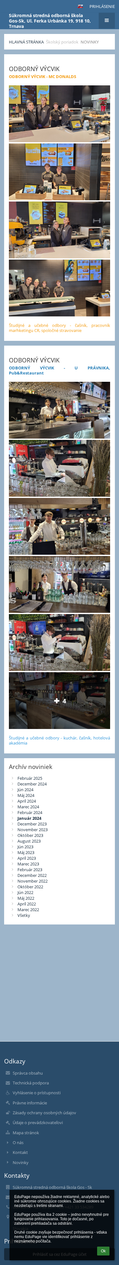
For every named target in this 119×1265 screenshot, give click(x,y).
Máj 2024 (25, 795)
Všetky (23, 915)
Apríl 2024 (26, 801)
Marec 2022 (28, 909)
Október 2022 (30, 887)
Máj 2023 (25, 852)
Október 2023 (30, 835)
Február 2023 (29, 869)
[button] (80, 6)
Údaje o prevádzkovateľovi (38, 1122)
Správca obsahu (28, 1073)
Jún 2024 (25, 789)
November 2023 (32, 829)
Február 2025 (29, 778)
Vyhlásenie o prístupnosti (37, 1093)
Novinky (90, 42)
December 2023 (32, 824)
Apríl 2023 (26, 858)
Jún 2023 (25, 847)
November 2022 (32, 881)
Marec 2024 (28, 807)
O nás (18, 1142)
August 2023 (29, 841)
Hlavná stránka (26, 42)
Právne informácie (30, 1103)
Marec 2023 (28, 864)
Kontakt (20, 1152)
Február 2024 (29, 812)
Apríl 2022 (26, 904)
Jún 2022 (25, 892)
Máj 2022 (25, 898)
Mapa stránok (26, 1133)
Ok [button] (103, 1251)
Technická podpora (31, 1083)
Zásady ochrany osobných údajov (44, 1113)
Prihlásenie (102, 6)
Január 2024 (29, 818)
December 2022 (32, 875)
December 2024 (32, 784)
